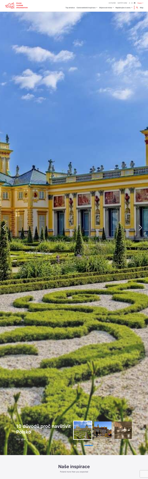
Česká (140, 3)
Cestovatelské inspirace (86, 8)
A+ (132, 3)
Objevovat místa (105, 8)
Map (141, 8)
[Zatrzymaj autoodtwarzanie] (75, 445)
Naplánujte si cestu (123, 8)
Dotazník (112, 3)
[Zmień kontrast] (135, 3)
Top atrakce (70, 8)
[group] (82, 430)
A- (130, 3)
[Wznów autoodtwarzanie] (79, 445)
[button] (142, 227)
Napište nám (122, 3)
